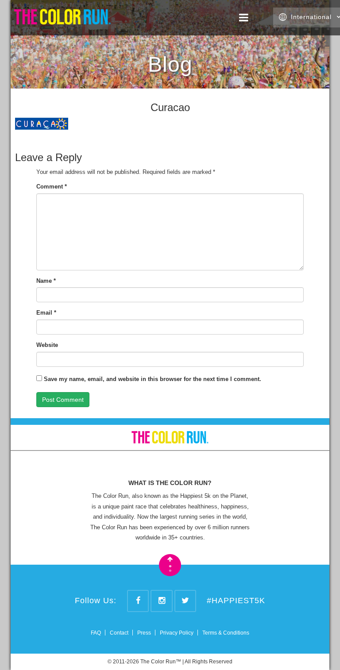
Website (47, 345)
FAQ (96, 633)
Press (144, 633)
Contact (119, 633)
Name (46, 280)
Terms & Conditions (225, 633)
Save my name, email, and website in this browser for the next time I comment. (152, 379)
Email (46, 312)
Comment (51, 186)
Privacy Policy (176, 633)
